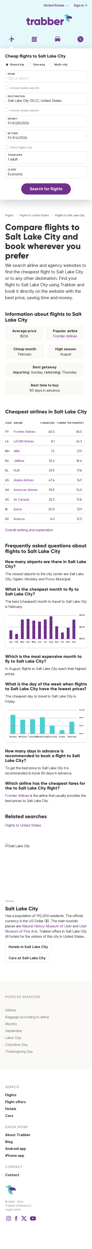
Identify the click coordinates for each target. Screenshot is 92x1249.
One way (39, 64)
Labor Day (13, 1038)
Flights (10, 1095)
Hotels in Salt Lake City (28, 947)
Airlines (10, 1010)
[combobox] (46, 76)
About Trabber (17, 1135)
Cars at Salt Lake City (27, 958)
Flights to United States (23, 825)
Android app (15, 1148)
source (9, 901)
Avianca (19, 519)
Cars (9, 1116)
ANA (17, 451)
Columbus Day (16, 1044)
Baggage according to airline (27, 1017)
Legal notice (13, 1209)
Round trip (17, 64)
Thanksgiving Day (19, 1051)
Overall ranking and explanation (29, 530)
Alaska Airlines (24, 480)
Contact (12, 1175)
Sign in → (80, 5)
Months (11, 1024)
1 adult (13, 159)
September (13, 1031)
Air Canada (21, 499)
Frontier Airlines (65, 336)
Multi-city (61, 64)
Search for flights (46, 189)
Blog (9, 1142)
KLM (17, 470)
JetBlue (19, 461)
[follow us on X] (24, 1220)
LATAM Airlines (24, 441)
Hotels (10, 1109)
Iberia (18, 509)
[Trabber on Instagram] (8, 1220)
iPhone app (14, 1155)
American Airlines (26, 490)
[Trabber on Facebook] (16, 1220)
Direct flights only (21, 147)
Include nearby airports (24, 88)
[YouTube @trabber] (32, 1220)
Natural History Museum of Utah (47, 926)
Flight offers (15, 1102)
